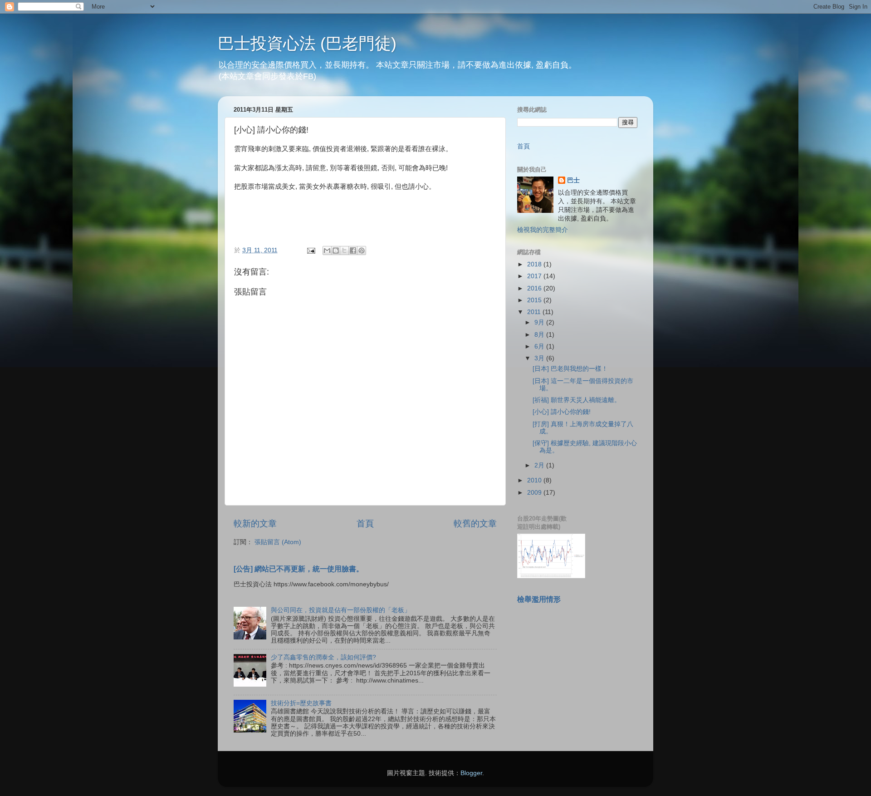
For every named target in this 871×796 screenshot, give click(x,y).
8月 (540, 334)
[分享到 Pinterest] (361, 250)
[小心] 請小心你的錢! (562, 411)
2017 (535, 276)
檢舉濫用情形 (539, 599)
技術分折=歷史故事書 (301, 703)
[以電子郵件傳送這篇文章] (327, 250)
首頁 (365, 523)
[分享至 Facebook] (352, 250)
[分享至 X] (344, 250)
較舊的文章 (475, 523)
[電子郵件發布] (310, 250)
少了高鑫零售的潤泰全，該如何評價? (323, 657)
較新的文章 (255, 523)
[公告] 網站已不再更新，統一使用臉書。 (298, 569)
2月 (540, 465)
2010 (535, 480)
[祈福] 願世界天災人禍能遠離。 (577, 400)
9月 (540, 322)
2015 (535, 300)
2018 (535, 264)
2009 (535, 492)
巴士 (573, 180)
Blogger (471, 773)
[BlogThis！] (335, 250)
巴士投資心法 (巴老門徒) (307, 43)
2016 (535, 288)
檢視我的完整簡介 (542, 229)
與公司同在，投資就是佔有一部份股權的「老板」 (341, 610)
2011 (535, 312)
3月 (540, 358)
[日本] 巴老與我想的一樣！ (570, 368)
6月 (540, 346)
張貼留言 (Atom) (277, 542)
